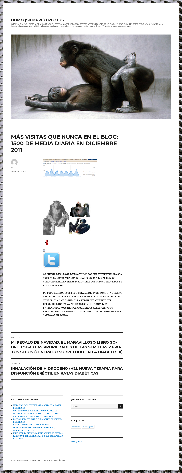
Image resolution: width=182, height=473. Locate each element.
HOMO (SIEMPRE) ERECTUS (37, 20)
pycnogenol (88, 427)
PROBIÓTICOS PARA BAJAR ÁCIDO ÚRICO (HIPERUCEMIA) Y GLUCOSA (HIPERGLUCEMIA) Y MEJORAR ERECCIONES (35, 428)
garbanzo (76, 427)
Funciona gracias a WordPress (51, 460)
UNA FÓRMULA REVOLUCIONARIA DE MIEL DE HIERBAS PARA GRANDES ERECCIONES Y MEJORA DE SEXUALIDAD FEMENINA (38, 436)
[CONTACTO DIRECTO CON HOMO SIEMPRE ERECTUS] (83, 242)
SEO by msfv (76, 442)
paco (13, 168)
